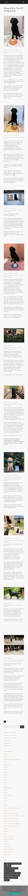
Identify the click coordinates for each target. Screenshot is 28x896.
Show (15, 661)
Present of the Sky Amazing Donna (12, 808)
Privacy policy (16, 893)
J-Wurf (5, 782)
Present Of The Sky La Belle (16, 51)
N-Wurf (5, 800)
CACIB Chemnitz (8, 658)
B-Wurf (5, 756)
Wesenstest (6, 844)
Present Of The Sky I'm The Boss (11, 821)
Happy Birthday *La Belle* (11, 49)
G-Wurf (5, 774)
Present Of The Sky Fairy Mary (11, 818)
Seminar (6, 831)
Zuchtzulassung (8, 603)
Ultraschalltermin (8, 345)
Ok (10, 893)
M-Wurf (5, 798)
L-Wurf (9, 137)
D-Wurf (5, 762)
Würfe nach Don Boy (9, 849)
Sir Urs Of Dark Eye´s (9, 836)
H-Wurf (5, 777)
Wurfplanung (19, 435)
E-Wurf (5, 767)
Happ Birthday (7, 745)
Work (11, 877)
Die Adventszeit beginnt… (10, 208)
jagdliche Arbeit (8, 787)
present (6, 51)
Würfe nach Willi (8, 851)
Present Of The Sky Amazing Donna (11, 868)
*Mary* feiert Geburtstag (10, 738)
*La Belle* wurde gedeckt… (11, 402)
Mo (19, 711)
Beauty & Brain (7, 740)
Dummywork (7, 764)
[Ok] (26, 890)
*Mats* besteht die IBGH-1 (10, 735)
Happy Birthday (7, 743)
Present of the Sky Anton (10, 810)
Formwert (6, 772)
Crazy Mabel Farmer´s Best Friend (14, 863)
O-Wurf (12, 210)
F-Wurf (5, 769)
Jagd (5, 785)
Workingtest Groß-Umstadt (11, 475)
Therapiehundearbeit (9, 839)
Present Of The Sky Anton (9, 870)
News (9, 51)
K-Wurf (5, 790)
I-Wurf (5, 780)
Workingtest (7, 846)
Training (6, 841)
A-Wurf (5, 754)
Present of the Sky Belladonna (16, 477)
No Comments (8, 211)
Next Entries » (5, 722)
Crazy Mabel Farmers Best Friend (12, 759)
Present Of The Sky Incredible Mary (17, 660)
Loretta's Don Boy (8, 795)
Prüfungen (6, 828)
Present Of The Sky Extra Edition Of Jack (14, 815)
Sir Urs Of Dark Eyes (16, 875)
